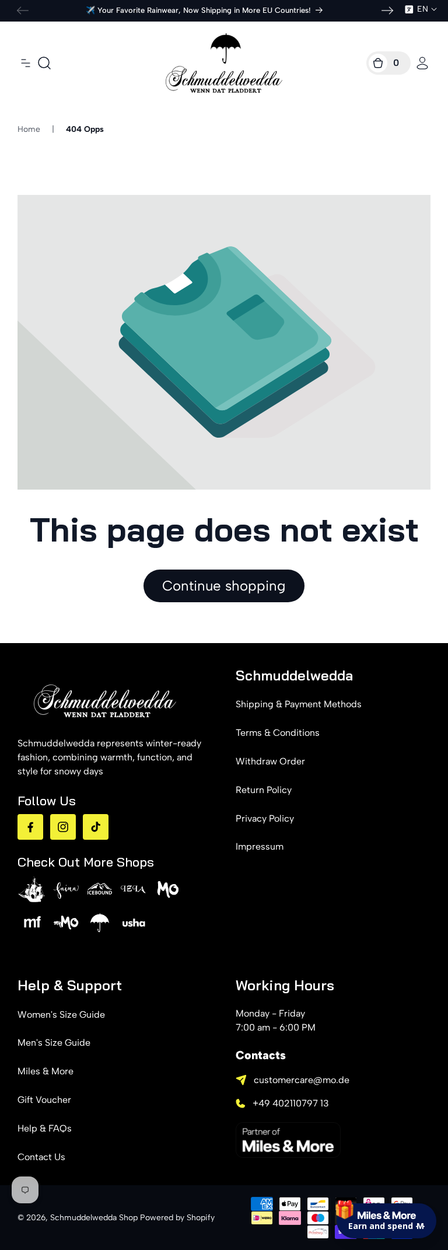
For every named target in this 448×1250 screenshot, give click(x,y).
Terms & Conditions (278, 732)
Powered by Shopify (177, 1218)
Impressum (260, 846)
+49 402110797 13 (291, 1103)
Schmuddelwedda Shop (94, 1218)
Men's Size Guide (54, 1042)
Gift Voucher (44, 1099)
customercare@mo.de (301, 1079)
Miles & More (46, 1071)
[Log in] (422, 63)
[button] (26, 63)
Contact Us (41, 1156)
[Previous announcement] (23, 10)
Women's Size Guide (61, 1014)
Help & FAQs (45, 1128)
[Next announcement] (387, 10)
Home (29, 129)
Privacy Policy (265, 818)
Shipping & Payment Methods (299, 704)
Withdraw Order (270, 761)
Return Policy (264, 789)
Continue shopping (224, 585)
